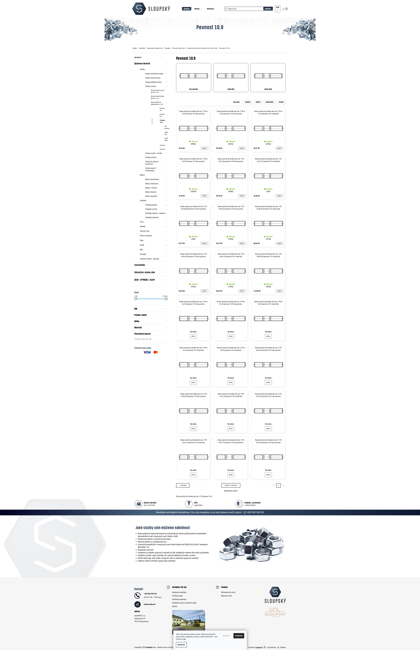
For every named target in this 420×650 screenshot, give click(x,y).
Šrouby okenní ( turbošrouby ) (150, 169)
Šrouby (142, 69)
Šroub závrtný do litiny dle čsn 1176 (157, 97)
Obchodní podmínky (179, 599)
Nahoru (183, 485)
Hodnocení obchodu (179, 592)
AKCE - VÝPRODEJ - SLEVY (144, 279)
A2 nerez (162, 145)
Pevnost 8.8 (162, 115)
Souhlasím (239, 636)
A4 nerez (162, 149)
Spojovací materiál (142, 63)
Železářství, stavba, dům (144, 272)
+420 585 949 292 (255, 512)
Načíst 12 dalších (231, 485)
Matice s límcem (151, 188)
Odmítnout (226, 636)
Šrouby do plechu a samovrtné (152, 163)
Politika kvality (177, 596)
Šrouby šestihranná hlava (154, 74)
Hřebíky (142, 226)
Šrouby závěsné (150, 157)
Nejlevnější (247, 102)
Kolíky (142, 245)
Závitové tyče (144, 231)
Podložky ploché (151, 205)
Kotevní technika (146, 236)
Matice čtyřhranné (151, 184)
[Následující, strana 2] (278, 485)
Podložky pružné (151, 209)
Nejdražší (258, 102)
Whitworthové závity (228, 592)
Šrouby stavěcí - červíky (153, 153)
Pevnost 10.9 (162, 121)
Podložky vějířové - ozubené (155, 213)
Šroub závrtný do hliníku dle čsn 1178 (157, 103)
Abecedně (281, 102)
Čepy (141, 240)
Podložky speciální (152, 217)
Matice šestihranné (152, 179)
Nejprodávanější (269, 102)
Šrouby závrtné (150, 86)
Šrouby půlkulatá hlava (153, 82)
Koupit (204, 148)
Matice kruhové (150, 192)
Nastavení (181, 645)
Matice (142, 175)
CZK (277, 7)
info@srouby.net (149, 604)
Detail (193, 336)
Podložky (143, 201)
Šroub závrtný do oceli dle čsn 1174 (157, 91)
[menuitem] (186, 9)
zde (184, 639)
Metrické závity (226, 596)
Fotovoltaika (139, 264)
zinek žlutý (166, 139)
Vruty (142, 222)
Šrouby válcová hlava (152, 78)
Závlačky (143, 254)
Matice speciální (151, 196)
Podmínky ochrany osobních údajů (184, 603)
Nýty (141, 250)
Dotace (174, 606)
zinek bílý (166, 133)
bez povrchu (166, 127)
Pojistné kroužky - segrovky (149, 259)
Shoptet (283, 647)
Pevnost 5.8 (162, 109)
